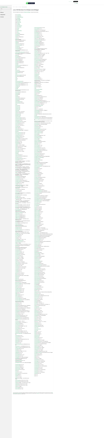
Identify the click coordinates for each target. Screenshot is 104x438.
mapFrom (16, 378)
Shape (18, 29)
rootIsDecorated (36, 99)
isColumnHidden (17, 328)
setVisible (16, 100)
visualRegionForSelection (37, 352)
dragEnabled (17, 213)
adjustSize (16, 131)
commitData (17, 48)
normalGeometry (36, 56)
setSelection (36, 233)
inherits (16, 312)
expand (16, 62)
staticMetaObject (36, 306)
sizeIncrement (36, 298)
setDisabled (17, 93)
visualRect (35, 351)
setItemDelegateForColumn (38, 199)
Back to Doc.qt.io (29, 1)
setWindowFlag (36, 273)
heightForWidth (17, 294)
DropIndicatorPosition (20, 17)
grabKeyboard (17, 276)
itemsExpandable (17, 364)
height (16, 293)
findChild (16, 244)
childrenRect (17, 149)
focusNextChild (17, 250)
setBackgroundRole (37, 141)
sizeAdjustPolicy (36, 291)
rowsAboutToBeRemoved (18, 82)
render (35, 80)
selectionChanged (17, 89)
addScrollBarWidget (18, 130)
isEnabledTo (17, 330)
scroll (35, 107)
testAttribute (36, 314)
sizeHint (35, 293)
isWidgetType (17, 352)
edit (15, 59)
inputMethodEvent (18, 316)
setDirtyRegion (36, 155)
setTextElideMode (36, 256)
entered (16, 61)
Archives (77, 3)
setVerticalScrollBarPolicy (38, 264)
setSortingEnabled (37, 247)
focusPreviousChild (18, 255)
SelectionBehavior (19, 25)
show (16, 104)
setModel (35, 221)
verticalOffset (36, 338)
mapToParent (17, 385)
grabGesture (17, 275)
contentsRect (17, 178)
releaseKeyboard (36, 74)
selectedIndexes (36, 116)
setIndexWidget (36, 195)
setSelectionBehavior (37, 235)
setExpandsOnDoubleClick (38, 164)
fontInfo (16, 260)
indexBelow (16, 307)
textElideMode (36, 315)
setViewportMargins (37, 268)
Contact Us (70, 1)
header (16, 292)
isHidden (16, 337)
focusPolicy (16, 254)
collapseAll (16, 42)
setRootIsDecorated (37, 231)
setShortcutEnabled (37, 240)
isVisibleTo (16, 351)
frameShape (17, 268)
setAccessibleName (37, 130)
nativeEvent (36, 53)
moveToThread (36, 51)
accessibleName (17, 122)
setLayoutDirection (37, 204)
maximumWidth (36, 28)
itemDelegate (17, 357)
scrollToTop (16, 87)
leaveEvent (16, 374)
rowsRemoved (17, 84)
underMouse (36, 324)
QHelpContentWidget (27, 12)
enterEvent (16, 236)
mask (16, 386)
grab (16, 274)
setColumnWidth (36, 146)
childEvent (16, 147)
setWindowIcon (36, 275)
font (15, 259)
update (16, 112)
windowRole (36, 368)
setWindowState (36, 282)
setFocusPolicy (36, 173)
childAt (16, 144)
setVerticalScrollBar (37, 263)
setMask (35, 208)
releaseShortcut (36, 76)
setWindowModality (37, 278)
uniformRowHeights (37, 326)
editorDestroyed (17, 60)
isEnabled (16, 329)
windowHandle (36, 362)
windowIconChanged (18, 117)
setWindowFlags (36, 274)
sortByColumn (17, 111)
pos (34, 67)
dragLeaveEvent (17, 216)
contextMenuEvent (18, 180)
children (16, 148)
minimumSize (36, 35)
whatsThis (35, 353)
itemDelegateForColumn (18, 360)
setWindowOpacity (37, 279)
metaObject (36, 30)
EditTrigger (18, 18)
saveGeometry (36, 104)
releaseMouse (36, 75)
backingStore (17, 140)
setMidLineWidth (36, 215)
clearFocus (16, 152)
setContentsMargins (37, 147)
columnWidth (17, 159)
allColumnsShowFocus (18, 132)
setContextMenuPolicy (37, 150)
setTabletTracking (36, 254)
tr (34, 321)
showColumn (17, 105)
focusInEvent (17, 249)
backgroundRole (17, 138)
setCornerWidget (36, 151)
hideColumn (17, 70)
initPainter (16, 314)
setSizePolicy (36, 245)
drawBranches (17, 218)
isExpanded (17, 332)
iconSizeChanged (17, 71)
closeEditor (16, 39)
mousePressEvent (36, 43)
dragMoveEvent (17, 217)
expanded (16, 67)
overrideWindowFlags (37, 60)
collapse (16, 41)
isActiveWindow (17, 324)
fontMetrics (17, 261)
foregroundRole (17, 263)
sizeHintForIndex (36, 295)
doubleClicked (17, 57)
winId (35, 357)
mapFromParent (17, 381)
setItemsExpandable (37, 201)
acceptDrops (17, 120)
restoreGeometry (36, 96)
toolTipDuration (36, 320)
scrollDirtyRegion (36, 112)
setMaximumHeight (37, 210)
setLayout (35, 203)
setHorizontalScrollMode (37, 192)
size (34, 290)
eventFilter (16, 239)
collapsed (16, 43)
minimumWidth (36, 37)
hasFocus (16, 287)
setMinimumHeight (37, 216)
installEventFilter (17, 323)
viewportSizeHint (36, 348)
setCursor (35, 152)
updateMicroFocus (17, 115)
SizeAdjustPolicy (19, 30)
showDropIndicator (37, 287)
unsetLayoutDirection (37, 328)
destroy (16, 196)
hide (15, 68)
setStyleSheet (17, 99)
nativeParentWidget (37, 54)
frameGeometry (17, 264)
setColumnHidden (36, 145)
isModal (16, 342)
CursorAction (19, 14)
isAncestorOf (17, 325)
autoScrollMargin (17, 137)
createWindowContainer (18, 185)
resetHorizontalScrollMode (38, 89)
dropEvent (16, 224)
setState (35, 248)
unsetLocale (36, 330)
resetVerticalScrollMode (37, 91)
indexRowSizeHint (17, 310)
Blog (72, 1)
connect (16, 163)
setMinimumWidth (37, 220)
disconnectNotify (17, 209)
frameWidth (17, 271)
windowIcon (36, 363)
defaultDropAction (17, 194)
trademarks (38, 393)
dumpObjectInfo (17, 227)
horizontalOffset (17, 297)
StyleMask (18, 33)
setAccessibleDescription (37, 129)
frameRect (16, 265)
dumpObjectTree (17, 228)
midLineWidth (36, 32)
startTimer (35, 303)
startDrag (35, 301)
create (16, 183)
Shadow (18, 28)
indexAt (16, 306)
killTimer (16, 370)
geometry (16, 272)
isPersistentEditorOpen (18, 344)
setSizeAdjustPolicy (37, 241)
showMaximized (17, 107)
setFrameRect (36, 178)
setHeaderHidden (36, 188)
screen (35, 106)
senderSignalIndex (36, 126)
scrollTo (35, 113)
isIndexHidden (17, 339)
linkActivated (17, 72)
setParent (35, 226)
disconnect (16, 198)
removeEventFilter (36, 79)
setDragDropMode (36, 156)
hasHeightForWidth (18, 288)
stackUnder (36, 300)
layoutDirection (17, 373)
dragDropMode (17, 210)
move (35, 46)
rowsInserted (17, 83)
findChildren (17, 245)
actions (16, 125)
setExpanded (36, 163)
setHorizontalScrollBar (37, 189)
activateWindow (17, 126)
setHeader (35, 187)
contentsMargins (17, 177)
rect (34, 72)
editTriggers (17, 233)
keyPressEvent (17, 365)
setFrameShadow (36, 179)
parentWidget (36, 66)
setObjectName (36, 224)
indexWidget (17, 311)
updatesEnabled (36, 337)
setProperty (36, 229)
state (35, 305)
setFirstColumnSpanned (37, 166)
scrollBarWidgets (36, 110)
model (35, 38)
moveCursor (36, 48)
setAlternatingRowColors (37, 132)
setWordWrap (36, 283)
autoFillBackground (18, 136)
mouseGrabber (36, 41)
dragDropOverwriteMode (18, 212)
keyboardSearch (17, 369)
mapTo (16, 382)
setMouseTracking (36, 222)
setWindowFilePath (37, 272)
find (15, 242)
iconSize (16, 302)
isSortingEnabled (17, 348)
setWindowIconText (37, 277)
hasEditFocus (17, 286)
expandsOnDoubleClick (18, 241)
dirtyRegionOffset (17, 197)
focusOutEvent (17, 253)
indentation (17, 304)
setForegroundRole (37, 177)
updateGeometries (17, 114)
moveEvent (35, 50)
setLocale (35, 206)
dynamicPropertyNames (18, 229)
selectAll (16, 88)
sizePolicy (35, 299)
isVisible (16, 349)
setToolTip (35, 257)
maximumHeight (17, 387)
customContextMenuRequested (19, 52)
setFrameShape (36, 180)
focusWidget (17, 258)
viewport (35, 345)
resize (35, 92)
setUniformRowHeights (37, 261)
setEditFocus (36, 161)
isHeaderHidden (17, 336)
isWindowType (17, 355)
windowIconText (36, 364)
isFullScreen (17, 335)
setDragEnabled (36, 158)
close (16, 38)
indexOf (16, 309)
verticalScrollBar (36, 340)
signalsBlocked (36, 289)
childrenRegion (17, 151)
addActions (16, 128)
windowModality (36, 365)
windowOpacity (36, 367)
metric (35, 31)
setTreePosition (36, 259)
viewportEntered (17, 116)
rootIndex (35, 97)
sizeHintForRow (36, 296)
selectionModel (36, 124)
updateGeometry (36, 336)
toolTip (35, 319)
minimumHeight (36, 33)
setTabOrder (36, 253)
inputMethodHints (18, 317)
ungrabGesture (36, 325)
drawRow (16, 220)
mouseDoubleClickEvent (37, 39)
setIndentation (36, 194)
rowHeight (35, 100)
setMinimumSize (36, 217)
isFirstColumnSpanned (18, 333)
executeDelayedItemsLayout (19, 240)
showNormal (17, 110)
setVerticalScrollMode (37, 266)
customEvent (17, 191)
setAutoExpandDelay (37, 136)
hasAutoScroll (17, 284)
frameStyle (16, 270)
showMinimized (17, 109)
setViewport (36, 267)
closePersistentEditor (18, 156)
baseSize (16, 141)
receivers (35, 71)
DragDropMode (19, 15)
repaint (16, 78)
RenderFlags (19, 22)
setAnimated (36, 134)
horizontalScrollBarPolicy (18, 299)
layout (16, 371)
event (16, 238)
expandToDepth (17, 66)
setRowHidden (36, 232)
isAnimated (16, 327)
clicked (16, 36)
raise (16, 77)
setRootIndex (17, 98)
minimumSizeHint (36, 36)
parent (35, 65)
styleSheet (35, 310)
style (35, 309)
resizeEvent (36, 95)
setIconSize (35, 193)
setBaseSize (36, 142)
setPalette (35, 225)
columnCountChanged (18, 45)
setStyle (35, 251)
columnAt (16, 157)
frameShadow (17, 266)
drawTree (16, 222)
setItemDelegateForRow (37, 200)
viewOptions (36, 343)
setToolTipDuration (37, 258)
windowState (36, 369)
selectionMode (36, 122)
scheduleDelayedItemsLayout (38, 105)
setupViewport (36, 285)
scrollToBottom (17, 86)
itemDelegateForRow (18, 362)
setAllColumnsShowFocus (38, 131)
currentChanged (17, 187)
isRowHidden (17, 346)
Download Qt (75, 1)
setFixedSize (36, 168)
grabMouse (16, 277)
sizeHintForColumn (37, 294)
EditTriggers (19, 19)
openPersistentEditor (37, 59)
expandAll (16, 63)
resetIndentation (36, 90)
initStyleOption (17, 315)
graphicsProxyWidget (18, 283)
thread (35, 316)
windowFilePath (36, 359)
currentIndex (17, 189)
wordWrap (35, 373)
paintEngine (36, 61)
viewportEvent (36, 346)
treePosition (36, 322)
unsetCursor (36, 327)
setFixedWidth (36, 171)
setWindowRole (36, 280)
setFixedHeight (36, 167)
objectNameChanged (18, 75)
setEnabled (16, 94)
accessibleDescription (18, 121)
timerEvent (35, 317)
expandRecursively (18, 65)
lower (16, 73)
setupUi (35, 284)
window (35, 358)
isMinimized (17, 341)
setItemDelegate (36, 198)
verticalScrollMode (37, 342)
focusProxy (16, 256)
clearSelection (17, 35)
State (18, 31)
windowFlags (36, 361)
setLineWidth (36, 205)
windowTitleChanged (18, 119)
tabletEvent (36, 312)
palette (35, 64)
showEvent (35, 288)
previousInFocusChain (37, 69)
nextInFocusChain (36, 55)
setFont (35, 176)
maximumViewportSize (37, 27)
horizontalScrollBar (18, 298)
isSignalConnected (17, 347)
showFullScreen (17, 106)
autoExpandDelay (17, 135)
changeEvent (17, 143)
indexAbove (17, 305)
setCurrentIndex (17, 91)
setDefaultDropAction (37, 153)
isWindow (16, 353)
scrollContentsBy (36, 111)
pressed (16, 76)
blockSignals (17, 142)
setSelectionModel (37, 237)
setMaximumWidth (37, 214)
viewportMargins (36, 347)
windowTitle (36, 370)
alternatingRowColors (18, 133)
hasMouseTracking (17, 289)
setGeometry (36, 183)
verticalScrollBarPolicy (37, 341)
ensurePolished (17, 235)
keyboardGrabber (17, 368)
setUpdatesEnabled (37, 262)
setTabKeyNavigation (37, 252)
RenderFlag (18, 20)
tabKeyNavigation (36, 311)
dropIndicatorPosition (18, 225)
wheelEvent (36, 354)
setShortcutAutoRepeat (37, 238)
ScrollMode (18, 24)
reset (35, 88)
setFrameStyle (36, 182)
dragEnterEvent (17, 215)
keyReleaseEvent (17, 367)
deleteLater (16, 55)
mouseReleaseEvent (37, 44)
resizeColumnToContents (18, 81)
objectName (36, 58)
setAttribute (36, 135)
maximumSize (17, 388)
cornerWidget (17, 182)
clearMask (16, 153)
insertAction (17, 321)
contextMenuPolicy (18, 181)
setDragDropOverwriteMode (38, 157)
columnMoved (17, 46)
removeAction (36, 77)
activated (16, 34)
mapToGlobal (17, 383)
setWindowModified (18, 101)
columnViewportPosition (18, 158)
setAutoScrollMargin (37, 140)
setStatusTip (36, 250)
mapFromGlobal (17, 380)
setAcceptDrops (36, 127)
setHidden (16, 96)
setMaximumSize (36, 211)
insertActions (17, 322)
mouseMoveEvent (36, 42)
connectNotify (17, 176)
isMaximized (17, 340)
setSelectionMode (36, 236)
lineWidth (16, 375)
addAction (16, 127)
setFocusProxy (36, 174)
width (35, 356)
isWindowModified (18, 354)
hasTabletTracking (17, 291)
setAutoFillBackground (37, 137)
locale (16, 376)
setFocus (16, 95)
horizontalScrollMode (18, 300)
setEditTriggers (36, 162)
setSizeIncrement (36, 242)
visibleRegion (36, 349)
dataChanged (17, 53)
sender (35, 125)
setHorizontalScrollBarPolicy (38, 190)
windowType (36, 372)
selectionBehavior (36, 117)
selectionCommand (37, 120)
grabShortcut (17, 280)
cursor (16, 190)
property (35, 70)
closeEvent (16, 154)
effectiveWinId (17, 234)
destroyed (16, 56)
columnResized (17, 47)
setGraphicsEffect (36, 185)
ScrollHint (18, 23)
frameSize (16, 269)
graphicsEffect (17, 282)
